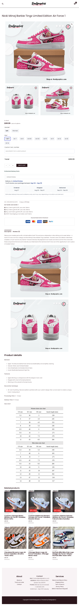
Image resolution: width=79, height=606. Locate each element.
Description (7, 231)
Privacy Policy (60, 586)
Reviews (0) (16, 231)
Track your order (19, 582)
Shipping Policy (59, 582)
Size (6, 135)
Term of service (59, 584)
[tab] (7, 231)
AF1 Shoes (26, 202)
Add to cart (21, 165)
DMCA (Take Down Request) (60, 588)
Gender (7, 127)
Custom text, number (12, 147)
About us (19, 580)
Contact (19, 584)
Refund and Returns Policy (59, 580)
